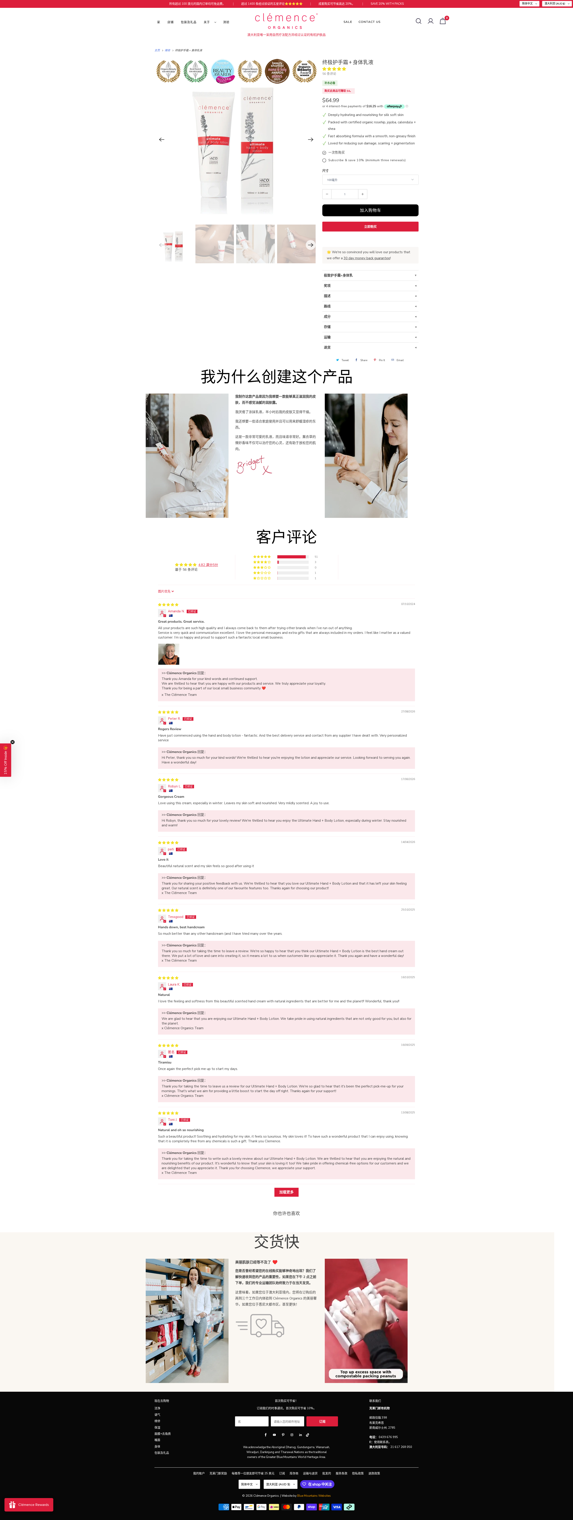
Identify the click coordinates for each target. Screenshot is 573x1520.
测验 (226, 22)
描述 (327, 296)
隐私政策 (358, 1473)
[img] (168, 604)
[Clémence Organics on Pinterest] (283, 1435)
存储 (327, 327)
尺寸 (325, 171)
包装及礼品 (189, 22)
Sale (348, 21)
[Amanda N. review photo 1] (169, 654)
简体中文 (527, 3)
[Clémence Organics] (286, 21)
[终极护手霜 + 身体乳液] (236, 139)
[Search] (418, 21)
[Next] (311, 139)
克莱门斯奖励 (218, 1473)
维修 (157, 1421)
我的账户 (199, 1473)
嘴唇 (157, 1440)
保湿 (157, 1428)
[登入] (430, 21)
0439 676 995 (388, 1437)
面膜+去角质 (162, 1434)
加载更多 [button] (286, 1192)
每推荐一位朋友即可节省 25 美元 (253, 1473)
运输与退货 (310, 1473)
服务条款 (341, 1473)
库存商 (294, 1473)
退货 (327, 347)
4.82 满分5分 (208, 565)
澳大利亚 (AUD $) (555, 3)
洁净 (157, 1408)
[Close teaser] (12, 742)
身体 (157, 1447)
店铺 (170, 22)
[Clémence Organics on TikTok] (307, 1436)
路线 (327, 306)
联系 (383, 1442)
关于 (208, 22)
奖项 (327, 285)
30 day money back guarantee (367, 258)
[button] (334, 69)
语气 (157, 1415)
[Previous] (162, 139)
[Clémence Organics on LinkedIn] (301, 1435)
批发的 (326, 1473)
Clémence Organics (266, 1496)
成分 (327, 316)
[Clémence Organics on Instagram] (292, 1435)
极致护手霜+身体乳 (338, 275)
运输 (327, 337)
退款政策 (374, 1473)
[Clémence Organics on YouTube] (274, 1435)
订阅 (282, 1473)
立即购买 (370, 226)
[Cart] (442, 21)
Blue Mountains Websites (314, 1496)
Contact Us (370, 21)
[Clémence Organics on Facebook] (266, 1435)
